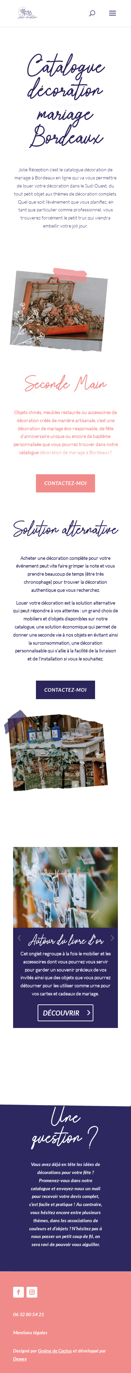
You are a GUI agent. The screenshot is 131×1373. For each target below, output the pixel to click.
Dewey (20, 1359)
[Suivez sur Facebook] (18, 1292)
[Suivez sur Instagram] (32, 1292)
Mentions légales (30, 1332)
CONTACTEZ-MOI (65, 483)
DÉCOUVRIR (61, 1013)
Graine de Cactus (55, 1350)
